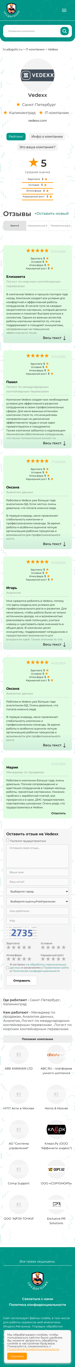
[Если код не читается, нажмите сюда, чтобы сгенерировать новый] (21, 933)
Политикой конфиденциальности (33, 1349)
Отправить (21, 980)
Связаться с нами (37, 1299)
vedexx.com (37, 121)
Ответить (58, 813)
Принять (17, 1356)
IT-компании (35, 49)
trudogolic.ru (12, 49)
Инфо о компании (47, 136)
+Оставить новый (51, 213)
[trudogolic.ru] (11, 10)
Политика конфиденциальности (37, 1305)
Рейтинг (16, 136)
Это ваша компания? (37, 147)
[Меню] (64, 10)
